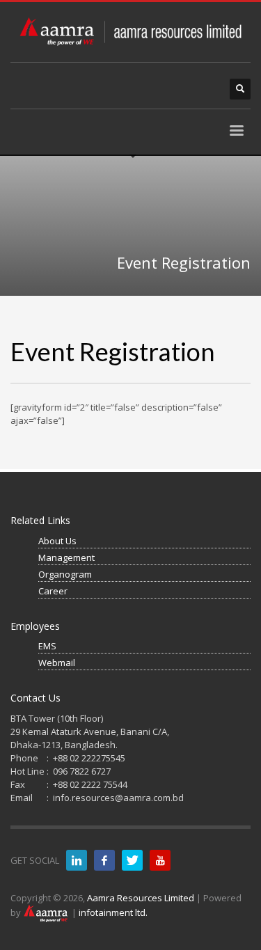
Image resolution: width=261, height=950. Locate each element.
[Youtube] (160, 860)
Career (53, 591)
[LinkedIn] (76, 860)
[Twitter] (132, 860)
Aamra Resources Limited (140, 898)
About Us (57, 541)
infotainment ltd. (113, 912)
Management (66, 557)
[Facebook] (104, 860)
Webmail (56, 662)
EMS (47, 646)
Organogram (65, 574)
